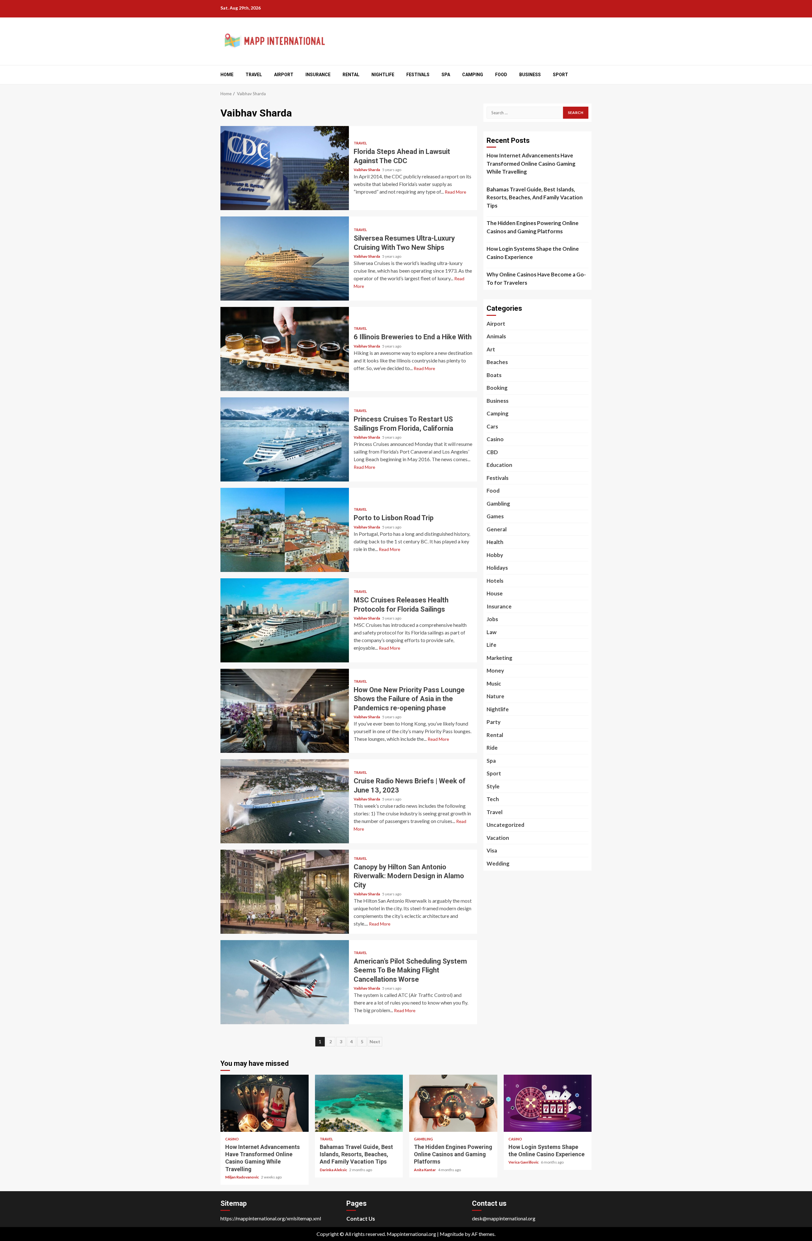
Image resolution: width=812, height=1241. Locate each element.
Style (493, 786)
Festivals (417, 74)
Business (530, 74)
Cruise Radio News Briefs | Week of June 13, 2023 (284, 801)
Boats (494, 375)
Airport (283, 74)
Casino (495, 439)
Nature (495, 696)
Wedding (498, 863)
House (495, 593)
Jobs (492, 619)
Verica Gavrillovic (523, 1162)
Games (495, 516)
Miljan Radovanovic (242, 1177)
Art (491, 349)
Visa (492, 850)
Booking (497, 387)
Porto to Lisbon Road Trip (284, 530)
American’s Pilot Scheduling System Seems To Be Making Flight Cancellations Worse (284, 982)
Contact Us (360, 1218)
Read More (455, 192)
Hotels (495, 580)
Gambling (498, 503)
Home (226, 74)
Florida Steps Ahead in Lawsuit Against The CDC (284, 168)
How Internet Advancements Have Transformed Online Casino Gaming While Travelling (531, 163)
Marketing (499, 657)
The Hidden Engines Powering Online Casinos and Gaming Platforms (533, 227)
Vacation (498, 837)
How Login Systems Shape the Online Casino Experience (533, 252)
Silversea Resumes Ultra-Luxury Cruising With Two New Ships (284, 258)
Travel (254, 74)
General (497, 529)
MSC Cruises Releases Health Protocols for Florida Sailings (284, 620)
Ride (492, 747)
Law (491, 632)
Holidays (497, 567)
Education (499, 464)
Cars (492, 426)
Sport (560, 74)
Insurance (318, 74)
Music (494, 683)
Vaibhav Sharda (367, 169)
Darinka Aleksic (334, 1169)
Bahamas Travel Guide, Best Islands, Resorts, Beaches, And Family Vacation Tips (535, 197)
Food (501, 74)
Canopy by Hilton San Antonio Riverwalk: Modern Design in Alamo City (284, 892)
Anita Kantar (425, 1169)
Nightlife (382, 74)
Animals (496, 336)
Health (495, 542)
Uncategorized (505, 824)
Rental (351, 74)
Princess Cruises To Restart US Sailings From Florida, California (284, 439)
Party (494, 722)
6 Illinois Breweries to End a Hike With (284, 349)
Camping (472, 74)
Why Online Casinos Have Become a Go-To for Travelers (536, 278)
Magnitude (452, 1234)
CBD (492, 452)
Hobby (495, 555)
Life (491, 644)
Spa (446, 74)
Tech (493, 799)
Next (375, 1041)
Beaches (497, 362)
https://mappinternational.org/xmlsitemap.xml (270, 1218)
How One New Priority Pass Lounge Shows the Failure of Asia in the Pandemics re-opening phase (284, 711)
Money (495, 670)
